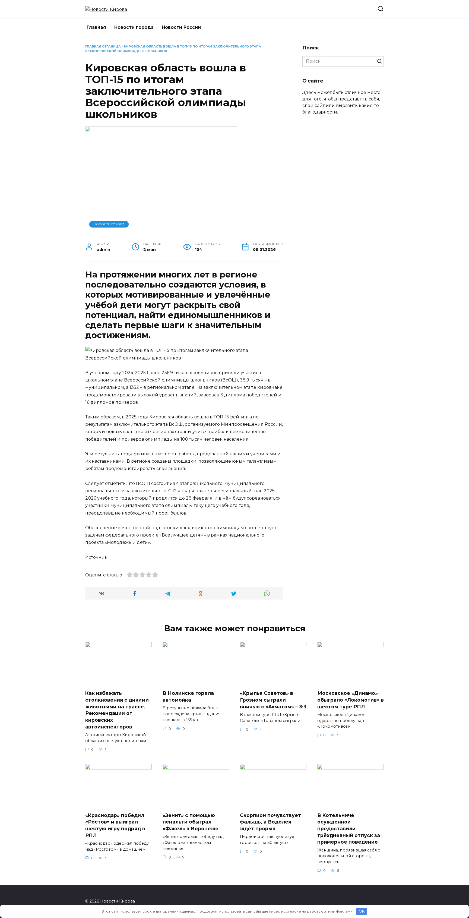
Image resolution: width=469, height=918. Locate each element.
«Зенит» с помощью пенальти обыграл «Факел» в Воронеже (190, 821)
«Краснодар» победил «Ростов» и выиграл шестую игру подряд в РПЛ (115, 825)
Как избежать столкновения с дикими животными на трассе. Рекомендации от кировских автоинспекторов (117, 709)
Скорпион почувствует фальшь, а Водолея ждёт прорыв (270, 821)
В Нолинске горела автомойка (188, 696)
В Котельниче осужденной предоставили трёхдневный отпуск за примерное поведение (348, 828)
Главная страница (103, 46)
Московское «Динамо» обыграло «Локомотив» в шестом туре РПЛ (350, 699)
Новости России (181, 27)
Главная (96, 27)
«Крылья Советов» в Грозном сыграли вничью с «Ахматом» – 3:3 (273, 699)
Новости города (134, 27)
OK (362, 911)
